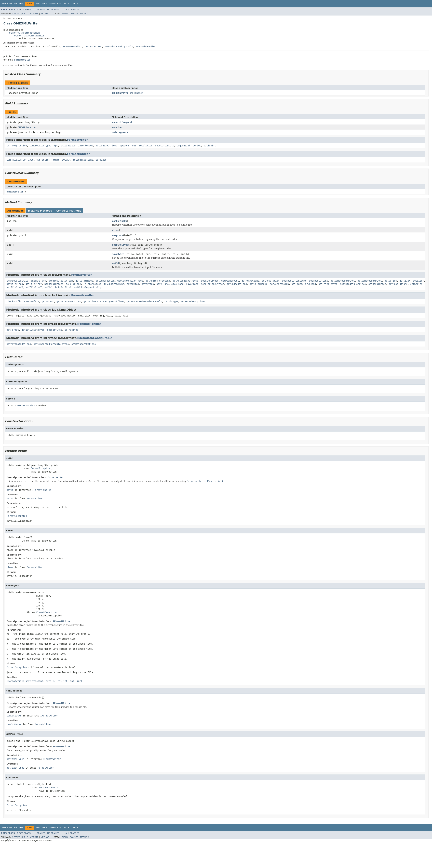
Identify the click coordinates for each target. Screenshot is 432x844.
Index (67, 4)
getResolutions (318, 280)
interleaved (85, 145)
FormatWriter (22, 59)
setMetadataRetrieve (353, 284)
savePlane (162, 284)
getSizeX (404, 280)
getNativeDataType (95, 301)
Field (25, 13)
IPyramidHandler (146, 46)
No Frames (53, 9)
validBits (210, 145)
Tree (44, 4)
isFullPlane (73, 284)
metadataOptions (83, 159)
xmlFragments (120, 132)
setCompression (279, 284)
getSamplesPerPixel (343, 280)
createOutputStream (60, 280)
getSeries (391, 280)
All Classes (72, 9)
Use (37, 4)
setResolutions (398, 284)
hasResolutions (53, 284)
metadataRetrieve (106, 145)
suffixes (101, 159)
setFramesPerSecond (303, 284)
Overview (6, 4)
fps (56, 145)
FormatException (41, 468)
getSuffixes (116, 301)
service (117, 127)
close (115, 230)
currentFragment (122, 122)
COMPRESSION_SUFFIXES (20, 159)
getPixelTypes (121, 244)
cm (8, 145)
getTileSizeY (33, 284)
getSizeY (418, 280)
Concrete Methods (68, 210)
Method (44, 13)
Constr (34, 13)
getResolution (270, 280)
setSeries (416, 284)
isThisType (171, 301)
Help (75, 4)
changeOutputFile (17, 280)
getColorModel (84, 280)
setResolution (377, 284)
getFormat (48, 301)
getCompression (105, 280)
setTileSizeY (33, 287)
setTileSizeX (15, 287)
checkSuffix (14, 301)
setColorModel (258, 284)
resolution (145, 145)
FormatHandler (78, 154)
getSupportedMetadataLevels (144, 301)
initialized (68, 145)
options (124, 145)
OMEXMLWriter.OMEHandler (127, 93)
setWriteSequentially (87, 287)
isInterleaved (92, 284)
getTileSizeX (15, 284)
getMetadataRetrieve (185, 280)
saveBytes (118, 254)
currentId (42, 159)
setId (115, 263)
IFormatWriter (93, 46)
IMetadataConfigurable (119, 46)
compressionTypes (40, 145)
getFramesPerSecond (158, 280)
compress (117, 235)
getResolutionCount (294, 280)
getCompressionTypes (130, 280)
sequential (183, 145)
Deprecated (55, 4)
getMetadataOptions (69, 301)
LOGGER (66, 159)
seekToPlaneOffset (212, 284)
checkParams (38, 280)
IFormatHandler (72, 46)
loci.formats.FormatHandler (25, 32)
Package (18, 4)
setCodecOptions (237, 284)
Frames (41, 9)
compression (19, 145)
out (134, 145)
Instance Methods (40, 210)
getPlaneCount (230, 280)
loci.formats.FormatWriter (29, 35)
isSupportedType (114, 284)
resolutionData (164, 145)
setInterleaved (327, 284)
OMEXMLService (26, 127)
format (55, 159)
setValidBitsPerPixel (57, 287)
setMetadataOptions (193, 301)
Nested (16, 13)
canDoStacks (119, 221)
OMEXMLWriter (15, 191)
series (197, 145)
